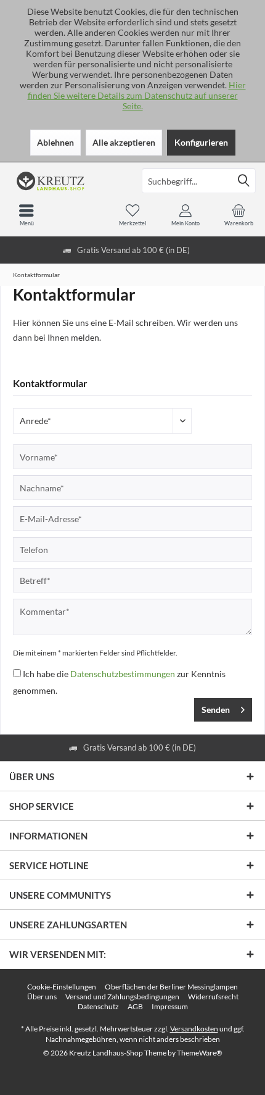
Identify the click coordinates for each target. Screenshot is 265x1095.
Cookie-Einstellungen (61, 986)
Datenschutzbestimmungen (122, 673)
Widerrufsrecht (213, 996)
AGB (135, 1006)
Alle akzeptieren (123, 142)
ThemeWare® (199, 1052)
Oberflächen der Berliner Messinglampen (171, 986)
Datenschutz (98, 1006)
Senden (216, 709)
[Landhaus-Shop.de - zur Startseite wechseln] (66, 181)
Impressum (170, 1006)
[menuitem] (238, 214)
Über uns (42, 996)
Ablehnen (55, 142)
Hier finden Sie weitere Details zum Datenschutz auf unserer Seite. (137, 95)
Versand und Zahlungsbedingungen (122, 996)
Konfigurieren (201, 142)
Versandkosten (194, 1028)
